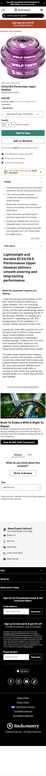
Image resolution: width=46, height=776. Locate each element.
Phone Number (10, 651)
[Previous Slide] (1, 3)
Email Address (10, 605)
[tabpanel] (23, 482)
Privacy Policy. (31, 646)
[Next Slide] (44, 3)
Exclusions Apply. (9, 633)
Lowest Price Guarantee (14, 162)
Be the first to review (10, 92)
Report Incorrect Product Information (23, 386)
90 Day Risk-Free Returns (14, 158)
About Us (4, 578)
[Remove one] (3, 124)
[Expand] (41, 171)
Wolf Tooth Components (10, 82)
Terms (23, 646)
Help (2, 569)
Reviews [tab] (18, 454)
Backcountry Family (9, 586)
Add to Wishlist (23, 140)
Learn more (5, 104)
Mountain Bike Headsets (10, 31)
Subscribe (36, 610)
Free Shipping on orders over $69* (18, 153)
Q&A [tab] (30, 454)
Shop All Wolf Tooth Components (19, 441)
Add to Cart (23, 132)
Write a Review (23, 472)
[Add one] (14, 124)
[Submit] (4, 15)
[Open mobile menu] (3, 9)
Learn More (35, 238)
